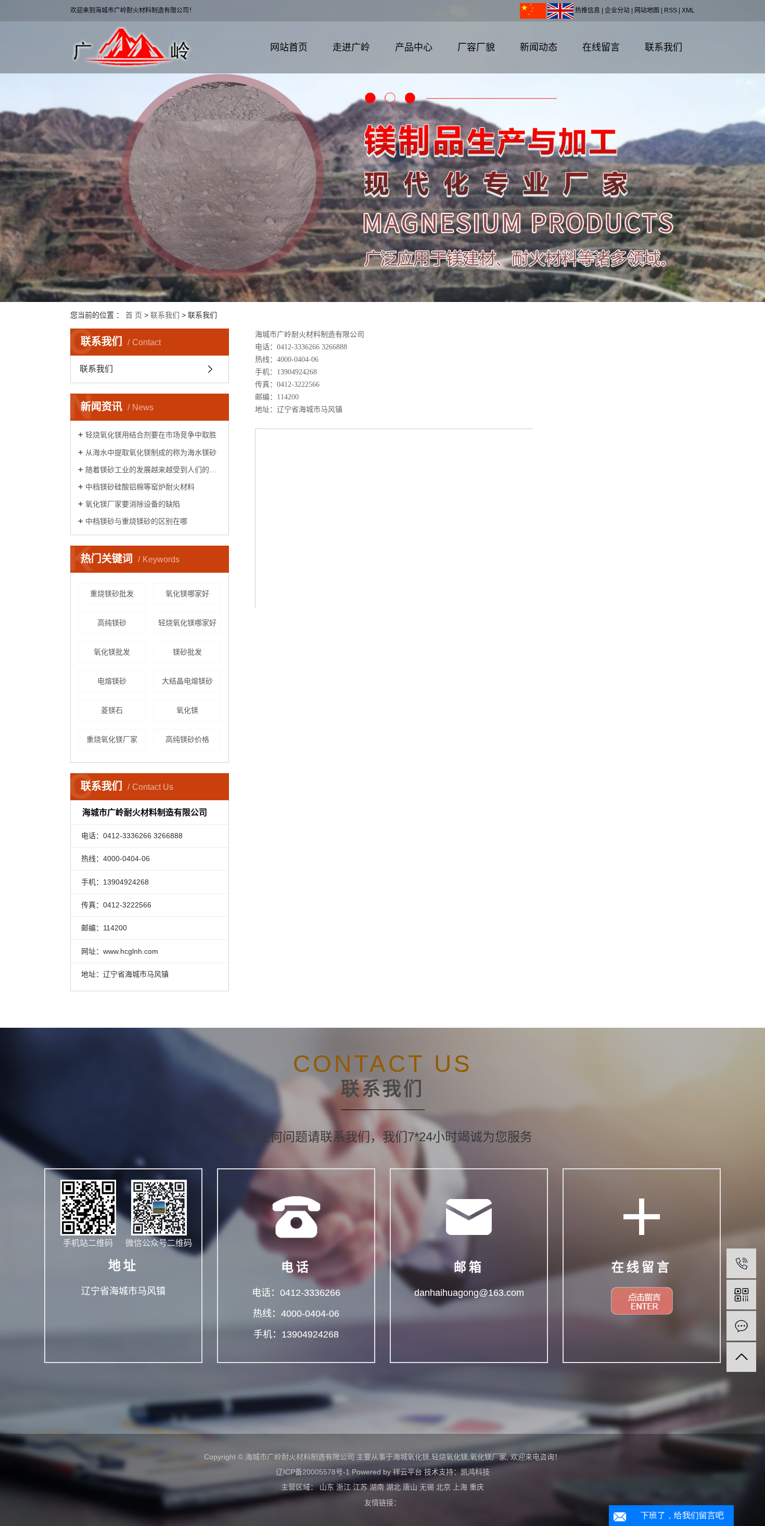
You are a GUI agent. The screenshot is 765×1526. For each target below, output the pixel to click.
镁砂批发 (187, 652)
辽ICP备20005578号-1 (313, 1472)
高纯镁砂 (111, 623)
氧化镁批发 (112, 652)
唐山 (410, 1487)
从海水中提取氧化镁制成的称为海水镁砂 (150, 452)
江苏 (360, 1487)
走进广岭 (351, 47)
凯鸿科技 (475, 1472)
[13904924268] (741, 1263)
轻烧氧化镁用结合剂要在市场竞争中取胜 (150, 435)
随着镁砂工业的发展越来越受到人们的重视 (153, 469)
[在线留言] (741, 1326)
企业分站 (617, 10)
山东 (327, 1487)
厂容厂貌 (476, 47)
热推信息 (587, 10)
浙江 (343, 1487)
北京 (443, 1487)
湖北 (393, 1487)
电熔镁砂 (111, 681)
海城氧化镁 (411, 1457)
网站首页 (289, 47)
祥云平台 (407, 1472)
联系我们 (663, 47)
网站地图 (646, 10)
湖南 (376, 1487)
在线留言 (601, 47)
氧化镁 (187, 710)
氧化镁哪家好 (187, 593)
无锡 (426, 1487)
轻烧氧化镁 (449, 1457)
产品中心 (413, 47)
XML (688, 10)
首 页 (133, 315)
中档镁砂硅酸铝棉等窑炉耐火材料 (140, 487)
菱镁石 (112, 710)
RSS (670, 10)
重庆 (476, 1487)
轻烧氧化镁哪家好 (187, 623)
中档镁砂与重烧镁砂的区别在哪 (136, 521)
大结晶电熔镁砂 (187, 681)
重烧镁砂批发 (112, 593)
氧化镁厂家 (488, 1457)
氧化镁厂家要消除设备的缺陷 (132, 504)
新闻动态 (538, 47)
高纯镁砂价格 (187, 739)
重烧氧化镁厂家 (111, 739)
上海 (460, 1487)
